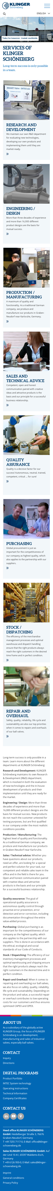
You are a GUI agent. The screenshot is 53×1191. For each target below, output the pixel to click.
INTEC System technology (17, 1083)
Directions (8, 1063)
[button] (47, 6)
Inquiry (7, 1058)
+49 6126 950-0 (13, 1162)
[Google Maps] (20, 1116)
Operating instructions (15, 1088)
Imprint (7, 1172)
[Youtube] (13, 1116)
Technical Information (15, 1093)
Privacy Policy (10, 1182)
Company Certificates (15, 1098)
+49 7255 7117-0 (14, 1141)
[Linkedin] (6, 1116)
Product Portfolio (12, 1078)
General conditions (13, 1177)
